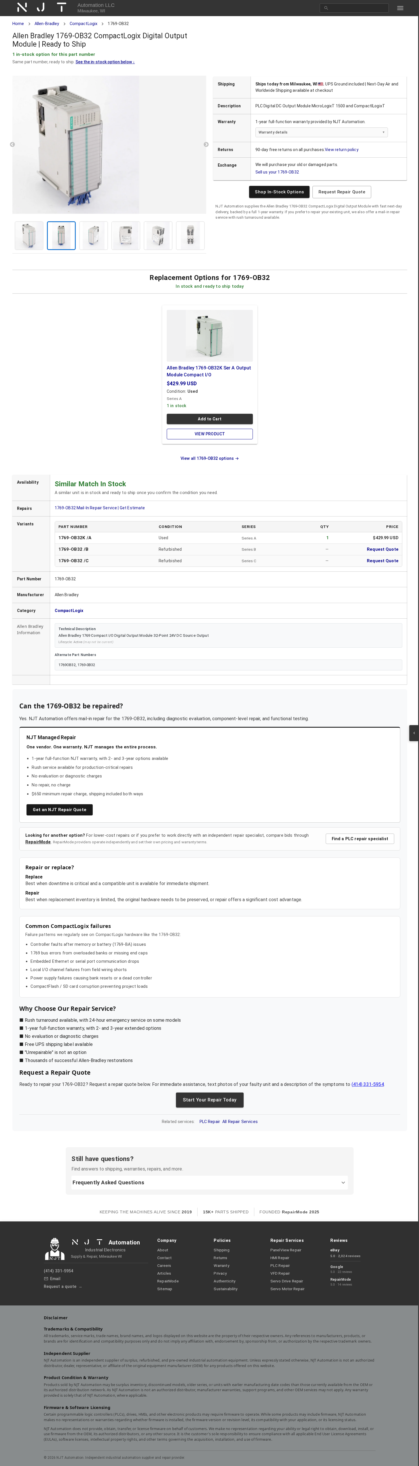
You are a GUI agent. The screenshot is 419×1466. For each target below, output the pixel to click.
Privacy (220, 1273)
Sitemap (164, 1289)
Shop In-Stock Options (279, 192)
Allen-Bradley (46, 23)
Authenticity (224, 1281)
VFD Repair (280, 1273)
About (162, 1250)
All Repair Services (239, 1121)
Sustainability (225, 1289)
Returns (220, 1258)
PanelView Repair (285, 1250)
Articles (164, 1273)
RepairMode (38, 841)
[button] (109, 145)
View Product (209, 434)
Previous (12, 145)
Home (18, 23)
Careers (164, 1265)
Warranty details (272, 132)
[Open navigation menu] (400, 8)
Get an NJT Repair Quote (59, 809)
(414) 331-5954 (367, 1084)
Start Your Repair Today (209, 1100)
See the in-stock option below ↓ (104, 61)
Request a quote (60, 1286)
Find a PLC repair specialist (359, 838)
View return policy (342, 149)
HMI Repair (279, 1258)
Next (206, 145)
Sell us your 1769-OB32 (277, 172)
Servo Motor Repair (287, 1289)
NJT (45, 7)
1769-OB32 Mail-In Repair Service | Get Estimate (99, 507)
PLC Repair (209, 1121)
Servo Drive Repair (286, 1281)
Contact (164, 1258)
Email (55, 1278)
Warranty (221, 1265)
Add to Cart (209, 418)
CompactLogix (83, 23)
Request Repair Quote (341, 192)
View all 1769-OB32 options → (209, 458)
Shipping (221, 1250)
